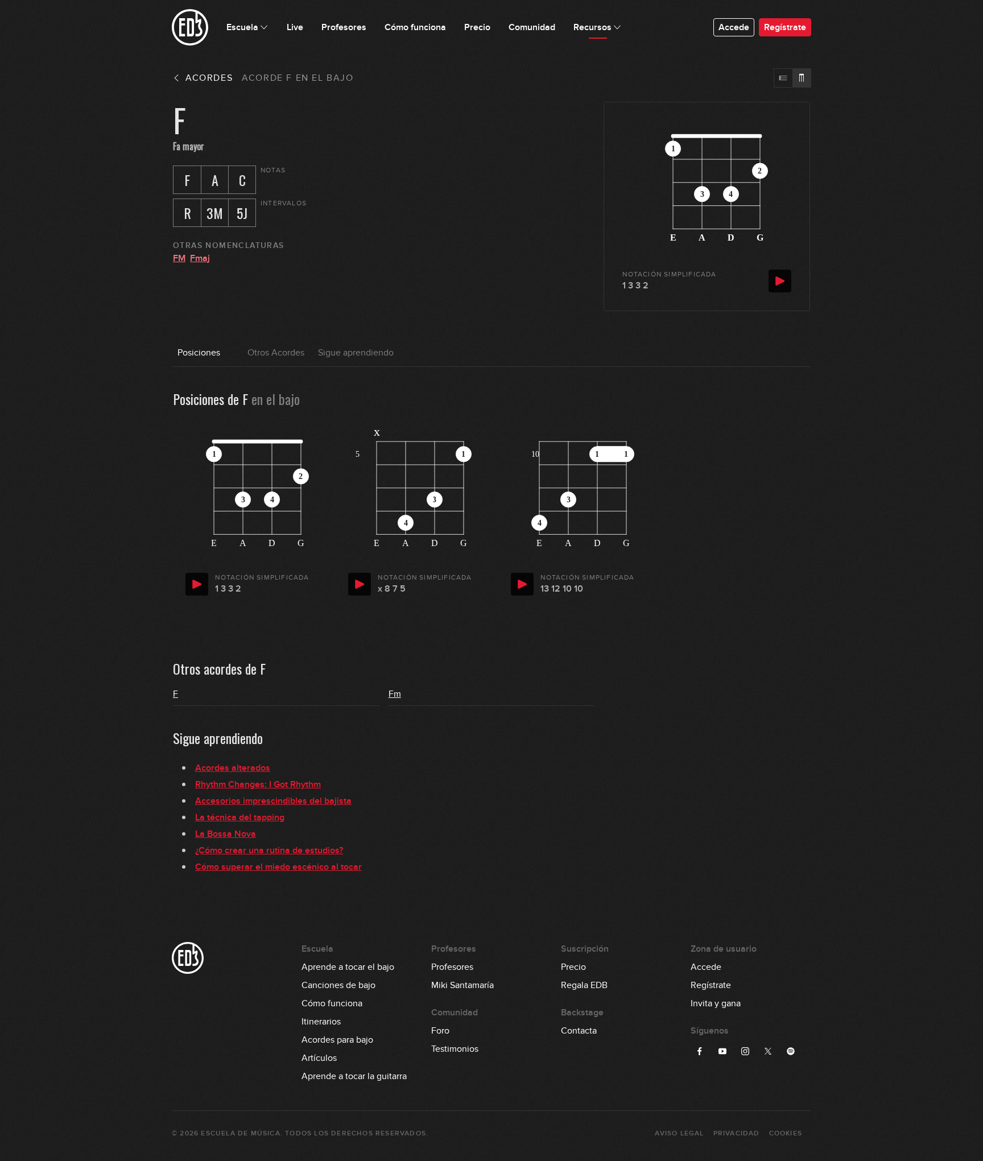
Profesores (452, 967)
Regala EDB (584, 985)
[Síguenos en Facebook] (700, 1051)
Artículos (319, 1058)
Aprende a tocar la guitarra (354, 1076)
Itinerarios (321, 1021)
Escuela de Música (240, 1133)
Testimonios (454, 1049)
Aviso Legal (679, 1133)
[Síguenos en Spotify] (791, 1051)
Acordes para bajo (337, 1040)
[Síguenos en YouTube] (722, 1051)
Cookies (785, 1133)
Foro (440, 1030)
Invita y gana (716, 1003)
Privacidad (736, 1133)
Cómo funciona (331, 1003)
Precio (573, 967)
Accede (733, 27)
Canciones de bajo (338, 985)
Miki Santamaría (462, 985)
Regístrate (785, 27)
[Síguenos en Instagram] (745, 1051)
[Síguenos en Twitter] (768, 1051)
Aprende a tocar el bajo (347, 967)
